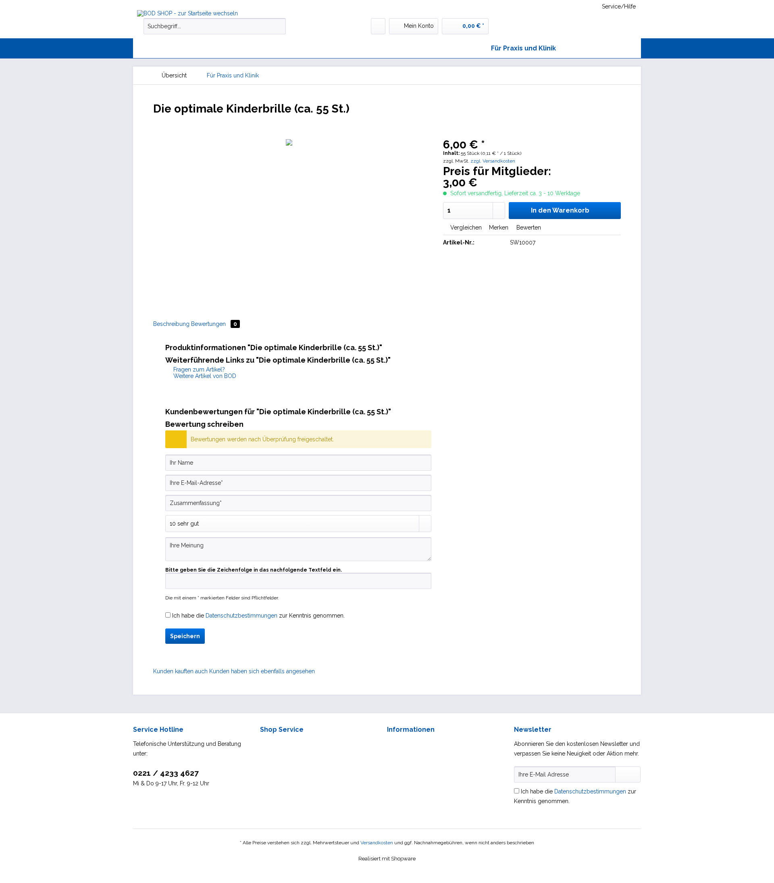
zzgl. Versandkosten (492, 161)
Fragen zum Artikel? (198, 369)
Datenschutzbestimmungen (241, 615)
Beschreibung (171, 324)
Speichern (185, 636)
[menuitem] (215, 29)
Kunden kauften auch (180, 671)
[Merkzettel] (378, 26)
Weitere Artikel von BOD (204, 376)
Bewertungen (214, 324)
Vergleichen (465, 227)
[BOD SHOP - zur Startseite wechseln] (197, 13)
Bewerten (528, 227)
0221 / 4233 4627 (166, 772)
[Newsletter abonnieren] (628, 774)
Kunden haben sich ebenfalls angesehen (262, 671)
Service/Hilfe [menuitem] (618, 6)
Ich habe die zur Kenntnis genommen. (258, 615)
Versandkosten (376, 842)
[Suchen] (278, 26)
